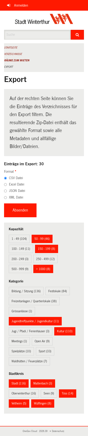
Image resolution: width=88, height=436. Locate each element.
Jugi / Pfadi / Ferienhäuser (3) (30, 331)
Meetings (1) (19, 341)
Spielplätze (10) (21, 351)
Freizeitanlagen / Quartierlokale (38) (34, 301)
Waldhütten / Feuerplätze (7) (29, 361)
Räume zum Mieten (16, 60)
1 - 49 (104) (19, 238)
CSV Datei (16, 178)
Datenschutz (59, 431)
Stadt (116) (19, 383)
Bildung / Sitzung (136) (26, 291)
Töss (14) (67, 393)
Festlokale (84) (57, 291)
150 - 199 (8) (46, 248)
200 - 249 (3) (20, 259)
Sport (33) (45, 351)
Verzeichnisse (13, 54)
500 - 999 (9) (20, 269)
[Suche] (77, 35)
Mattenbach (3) (42, 383)
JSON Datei (17, 191)
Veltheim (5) (19, 403)
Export (8, 66)
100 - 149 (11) (21, 248)
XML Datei (16, 197)
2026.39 (43, 431)
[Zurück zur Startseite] (44, 20)
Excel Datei (16, 184)
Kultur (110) (64, 331)
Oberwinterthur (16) (24, 393)
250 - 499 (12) (45, 259)
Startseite (10, 47)
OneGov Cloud (30, 431)
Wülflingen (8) (42, 403)
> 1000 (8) (43, 269)
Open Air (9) (42, 341)
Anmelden (21, 5)
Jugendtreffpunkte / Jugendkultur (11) (35, 321)
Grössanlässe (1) (22, 311)
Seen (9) (49, 393)
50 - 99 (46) (42, 238)
